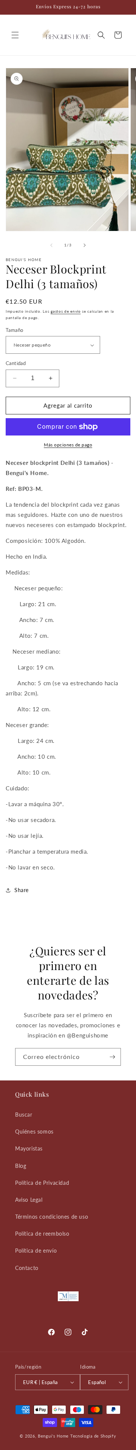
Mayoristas (29, 1148)
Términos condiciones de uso (51, 1216)
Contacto (27, 1268)
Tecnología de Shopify (93, 1435)
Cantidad (16, 363)
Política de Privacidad (42, 1183)
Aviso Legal (29, 1199)
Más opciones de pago (68, 445)
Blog (20, 1166)
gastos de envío (66, 311)
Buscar (23, 1114)
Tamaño (14, 330)
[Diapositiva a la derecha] (84, 245)
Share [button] (21, 890)
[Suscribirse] (112, 1057)
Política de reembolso (42, 1233)
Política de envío (36, 1250)
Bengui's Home (53, 1435)
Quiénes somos (34, 1131)
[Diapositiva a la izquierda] (51, 245)
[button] (15, 35)
